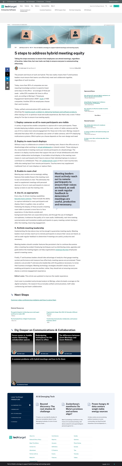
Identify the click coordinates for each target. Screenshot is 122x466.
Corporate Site (33, 461)
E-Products (55, 450)
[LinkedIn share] (7, 78)
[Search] (106, 6)
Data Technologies (30, 1)
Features (27, 6)
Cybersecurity (21, 1)
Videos (76, 457)
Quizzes (76, 446)
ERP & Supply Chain (60, 10)
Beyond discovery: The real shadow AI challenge (47, 408)
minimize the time (62, 250)
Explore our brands (113, 1)
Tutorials (76, 454)
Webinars (37, 6)
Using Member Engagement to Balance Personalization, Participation (94, 102)
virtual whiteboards (45, 147)
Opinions (76, 439)
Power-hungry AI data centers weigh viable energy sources (100, 408)
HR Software (87, 10)
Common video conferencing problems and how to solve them (33, 300)
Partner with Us (34, 454)
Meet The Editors (34, 443)
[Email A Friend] (7, 87)
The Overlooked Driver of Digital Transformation (23, 319)
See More (98, 115)
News (21, 6)
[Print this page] (7, 83)
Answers (54, 443)
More (52, 6)
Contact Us (33, 446)
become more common (23, 199)
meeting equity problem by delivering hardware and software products (51, 112)
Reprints (54, 439)
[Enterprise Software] (9, 4)
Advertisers (33, 450)
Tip (16, 47)
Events (53, 454)
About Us (32, 436)
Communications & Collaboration (25, 10)
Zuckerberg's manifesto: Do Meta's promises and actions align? (74, 409)
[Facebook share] (7, 70)
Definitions (55, 446)
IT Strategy (48, 1)
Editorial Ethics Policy (35, 439)
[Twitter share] (7, 74)
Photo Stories (77, 443)
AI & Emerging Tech (11, 1)
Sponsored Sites (45, 6)
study (42, 99)
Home (8, 24)
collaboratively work (49, 161)
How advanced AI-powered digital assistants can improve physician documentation (97, 96)
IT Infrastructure (40, 1)
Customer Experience (45, 10)
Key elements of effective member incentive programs (96, 109)
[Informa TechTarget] (3, 1)
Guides (76, 436)
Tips (32, 6)
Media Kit (32, 457)
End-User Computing (75, 10)
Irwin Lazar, (23, 68)
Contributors (55, 436)
